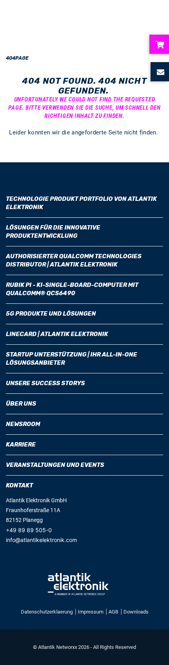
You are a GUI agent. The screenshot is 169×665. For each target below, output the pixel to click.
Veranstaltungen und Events (55, 464)
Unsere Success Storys (45, 383)
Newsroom (23, 424)
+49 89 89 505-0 (29, 530)
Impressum (91, 612)
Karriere (21, 444)
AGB (113, 612)
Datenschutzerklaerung (47, 612)
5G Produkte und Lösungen (51, 313)
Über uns (21, 403)
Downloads (136, 612)
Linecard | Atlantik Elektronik (57, 334)
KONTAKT (19, 485)
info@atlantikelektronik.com (41, 539)
